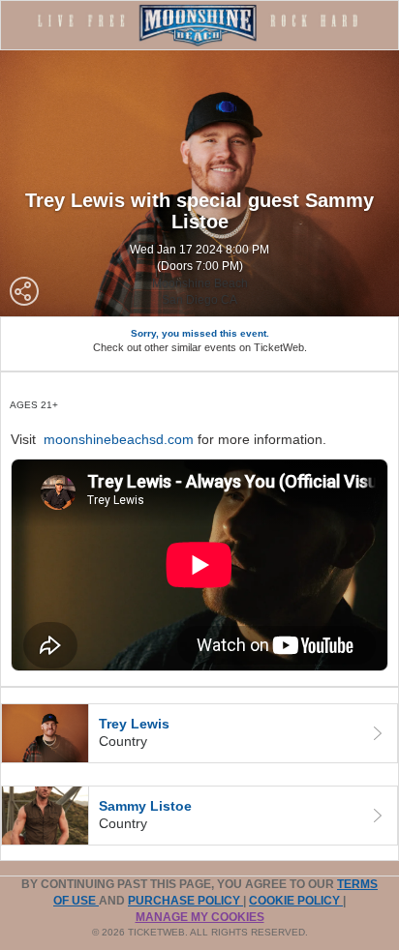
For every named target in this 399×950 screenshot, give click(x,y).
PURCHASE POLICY (185, 900)
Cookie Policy (296, 900)
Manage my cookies (200, 917)
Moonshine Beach (200, 283)
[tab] (199, 733)
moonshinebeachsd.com (119, 439)
